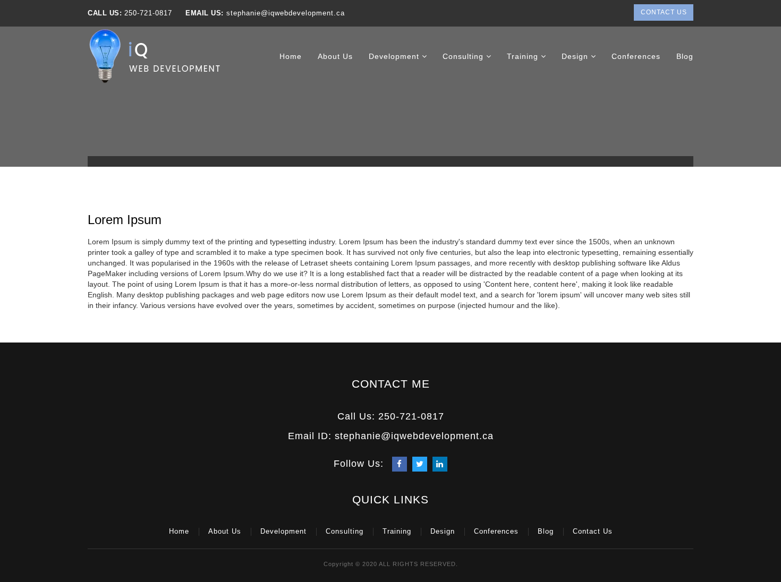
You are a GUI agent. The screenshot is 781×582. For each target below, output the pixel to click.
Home (290, 56)
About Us (335, 56)
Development (395, 56)
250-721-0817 (148, 13)
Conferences (636, 56)
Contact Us (664, 12)
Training (524, 56)
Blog (684, 56)
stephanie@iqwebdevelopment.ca (284, 13)
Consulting (464, 56)
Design (576, 56)
